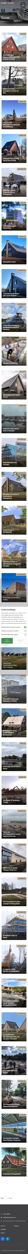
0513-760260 (6, 1214)
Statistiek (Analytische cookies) (10, 631)
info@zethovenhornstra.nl (9, 1217)
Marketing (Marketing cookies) (9, 634)
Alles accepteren (7, 640)
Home (2, 1198)
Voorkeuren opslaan (20, 640)
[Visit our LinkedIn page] (8, 1239)
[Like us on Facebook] (3, 1239)
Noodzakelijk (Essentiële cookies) (10, 627)
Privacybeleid (4, 644)
